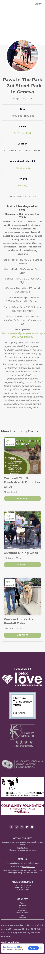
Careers (22, 908)
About (22, 903)
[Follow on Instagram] (22, 827)
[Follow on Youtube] (32, 827)
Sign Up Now (22, 848)
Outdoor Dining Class (21, 553)
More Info (22, 498)
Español (39, 4)
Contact (22, 918)
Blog (22, 915)
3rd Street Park (23, 133)
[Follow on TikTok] (17, 827)
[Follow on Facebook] (11, 827)
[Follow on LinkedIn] (27, 827)
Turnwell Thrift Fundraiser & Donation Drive (22, 482)
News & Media (22, 913)
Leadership (22, 905)
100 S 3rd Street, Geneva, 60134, (22, 150)
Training (22, 185)
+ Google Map (22, 168)
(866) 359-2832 (28, 867)
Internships (22, 910)
